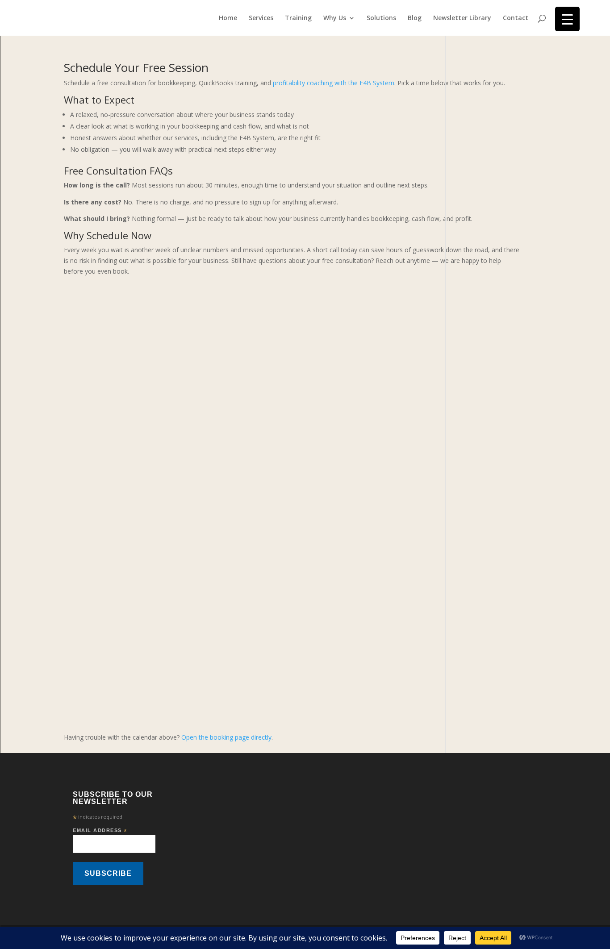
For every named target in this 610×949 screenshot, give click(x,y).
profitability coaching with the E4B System (333, 83)
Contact (515, 18)
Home (228, 18)
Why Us (334, 18)
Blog (415, 18)
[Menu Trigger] (567, 19)
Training (298, 18)
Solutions (381, 18)
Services (261, 18)
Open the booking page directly (226, 737)
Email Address (100, 831)
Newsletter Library (462, 18)
